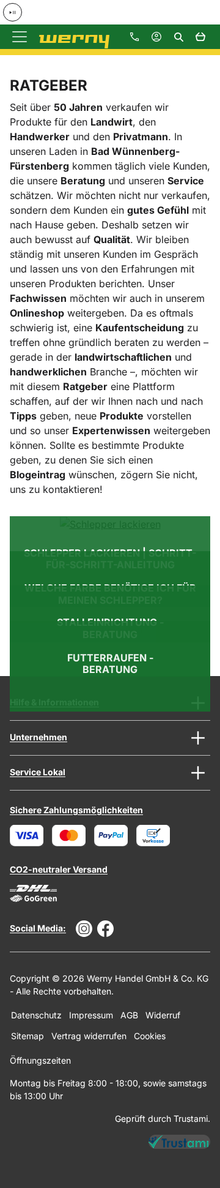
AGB (129, 1015)
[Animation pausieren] (12, 12)
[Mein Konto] (156, 36)
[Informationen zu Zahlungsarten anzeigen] (90, 835)
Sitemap (27, 1036)
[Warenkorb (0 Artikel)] (200, 36)
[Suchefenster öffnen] (178, 36)
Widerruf (162, 1015)
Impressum (91, 1015)
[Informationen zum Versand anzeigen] (33, 893)
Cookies (150, 1036)
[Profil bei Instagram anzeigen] (84, 928)
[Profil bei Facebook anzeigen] (105, 928)
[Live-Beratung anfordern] (134, 36)
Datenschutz (36, 1015)
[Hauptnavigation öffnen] (19, 37)
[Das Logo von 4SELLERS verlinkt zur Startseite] (69, 37)
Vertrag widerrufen (89, 1036)
